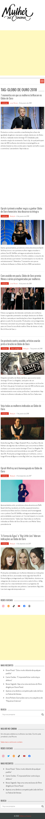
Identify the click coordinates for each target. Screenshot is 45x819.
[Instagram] (3, 606)
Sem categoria (16, 348)
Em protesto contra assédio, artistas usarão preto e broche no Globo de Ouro (20, 342)
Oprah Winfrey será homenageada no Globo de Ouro (21, 469)
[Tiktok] (13, 606)
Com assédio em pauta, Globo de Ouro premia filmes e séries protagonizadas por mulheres (21, 277)
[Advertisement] (22, 53)
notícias (5, 103)
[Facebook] (24, 606)
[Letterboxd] (8, 606)
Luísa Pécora (14, 103)
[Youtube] (19, 606)
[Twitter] (8, 756)
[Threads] (29, 606)
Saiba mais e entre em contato (11, 742)
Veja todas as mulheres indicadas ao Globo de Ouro (21, 407)
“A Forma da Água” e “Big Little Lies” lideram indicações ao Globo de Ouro (21, 537)
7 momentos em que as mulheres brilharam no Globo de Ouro (21, 96)
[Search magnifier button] (42, 714)
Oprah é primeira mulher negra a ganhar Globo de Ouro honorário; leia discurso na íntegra (21, 209)
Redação (12, 216)
